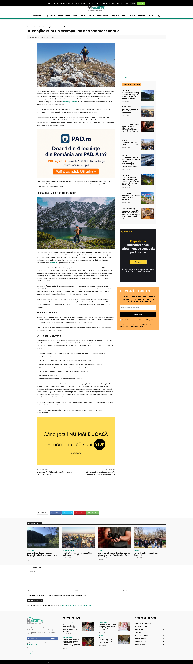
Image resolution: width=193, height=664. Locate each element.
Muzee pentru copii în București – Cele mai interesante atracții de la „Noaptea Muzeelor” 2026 (131, 214)
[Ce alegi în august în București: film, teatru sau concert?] (147, 111)
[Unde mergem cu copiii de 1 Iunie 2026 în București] (147, 198)
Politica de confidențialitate (145, 320)
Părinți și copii (127, 193)
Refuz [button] (126, 3)
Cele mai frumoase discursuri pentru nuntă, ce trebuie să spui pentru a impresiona (107, 640)
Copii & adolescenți (128, 208)
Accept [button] (141, 3)
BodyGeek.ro (31, 654)
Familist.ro (127, 77)
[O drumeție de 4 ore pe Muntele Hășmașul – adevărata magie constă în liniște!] (147, 95)
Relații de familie (127, 106)
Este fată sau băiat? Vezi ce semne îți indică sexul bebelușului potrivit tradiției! (107, 627)
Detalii (133, 3)
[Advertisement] (76, 492)
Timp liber (30, 27)
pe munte (53, 263)
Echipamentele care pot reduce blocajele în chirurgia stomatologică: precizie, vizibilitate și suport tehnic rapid (131, 162)
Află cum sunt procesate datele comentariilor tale (78, 605)
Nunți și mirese (102, 635)
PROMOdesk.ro (32, 645)
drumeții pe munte (70, 102)
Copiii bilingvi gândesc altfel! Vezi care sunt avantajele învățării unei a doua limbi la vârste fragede (71, 628)
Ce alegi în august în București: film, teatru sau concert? (130, 111)
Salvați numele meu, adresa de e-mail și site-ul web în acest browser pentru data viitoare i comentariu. (58, 595)
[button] (159, 16)
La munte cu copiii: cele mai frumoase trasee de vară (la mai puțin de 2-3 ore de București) (131, 181)
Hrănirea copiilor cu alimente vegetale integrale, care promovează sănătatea (100, 473)
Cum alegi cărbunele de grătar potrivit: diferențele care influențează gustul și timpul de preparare (130, 128)
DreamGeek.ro (32, 652)
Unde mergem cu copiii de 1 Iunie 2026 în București (131, 197)
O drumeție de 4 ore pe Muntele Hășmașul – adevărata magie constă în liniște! (131, 95)
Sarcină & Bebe (103, 622)
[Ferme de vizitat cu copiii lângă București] (147, 144)
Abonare (138, 315)
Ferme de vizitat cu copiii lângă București (130, 143)
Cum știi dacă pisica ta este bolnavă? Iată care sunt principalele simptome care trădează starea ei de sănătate (71, 643)
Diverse (124, 122)
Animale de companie (68, 637)
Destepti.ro (30, 650)
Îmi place (53, 638)
